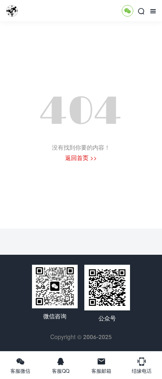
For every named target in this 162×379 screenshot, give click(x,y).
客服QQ (60, 365)
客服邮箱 (101, 365)
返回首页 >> (81, 157)
